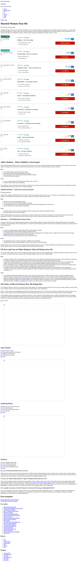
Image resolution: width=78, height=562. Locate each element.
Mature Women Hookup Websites (12, 518)
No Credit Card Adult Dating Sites (12, 522)
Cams (5, 16)
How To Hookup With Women (11, 511)
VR (4, 11)
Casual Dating (7, 541)
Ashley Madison (6, 347)
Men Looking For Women (10, 519)
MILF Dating (7, 520)
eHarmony (4, 459)
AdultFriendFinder (7, 403)
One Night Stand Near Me (10, 526)
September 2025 (7, 554)
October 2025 (7, 553)
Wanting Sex (7, 533)
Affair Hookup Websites (9, 509)
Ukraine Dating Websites (10, 525)
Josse (13, 27)
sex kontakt (22, 280)
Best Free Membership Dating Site (12, 515)
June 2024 (6, 558)
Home (5, 9)
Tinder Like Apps (8, 516)
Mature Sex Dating (8, 512)
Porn (5, 17)
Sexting (5, 14)
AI (4, 13)
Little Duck (3, 4)
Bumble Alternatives (8, 527)
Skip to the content (5, 1)
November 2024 (7, 557)
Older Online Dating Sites (10, 529)
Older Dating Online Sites (10, 507)
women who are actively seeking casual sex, (42, 482)
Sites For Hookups (8, 530)
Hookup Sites (7, 10)
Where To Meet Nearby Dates (11, 514)
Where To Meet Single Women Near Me (13, 508)
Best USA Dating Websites (10, 523)
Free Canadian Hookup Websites (11, 531)
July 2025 (6, 556)
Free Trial (3, 356)
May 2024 (6, 560)
